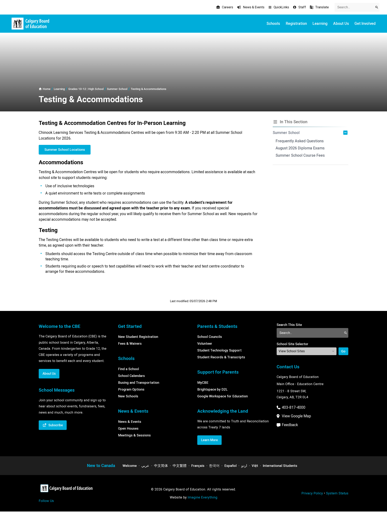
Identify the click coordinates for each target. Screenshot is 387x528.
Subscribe (55, 425)
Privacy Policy (312, 493)
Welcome (130, 466)
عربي (145, 466)
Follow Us (46, 501)
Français (197, 466)
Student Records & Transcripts (221, 357)
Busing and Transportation (138, 382)
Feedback (290, 425)
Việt (255, 466)
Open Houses (128, 428)
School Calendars (131, 376)
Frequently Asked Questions (300, 141)
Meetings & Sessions (134, 435)
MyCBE (202, 382)
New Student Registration (138, 337)
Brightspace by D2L (212, 389)
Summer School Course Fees (300, 155)
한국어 (214, 466)
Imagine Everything (202, 497)
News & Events (129, 422)
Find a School (128, 369)
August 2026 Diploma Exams (300, 148)
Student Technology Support (219, 350)
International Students (280, 466)
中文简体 (161, 466)
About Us (49, 373)
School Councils (209, 337)
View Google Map (296, 416)
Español (230, 466)
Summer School (286, 132)
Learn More (209, 440)
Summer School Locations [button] (64, 150)
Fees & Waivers (130, 343)
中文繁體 (180, 466)
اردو (244, 466)
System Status (337, 493)
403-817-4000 (293, 407)
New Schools (128, 396)
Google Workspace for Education (222, 396)
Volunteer (204, 343)
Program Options (131, 389)
